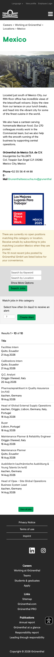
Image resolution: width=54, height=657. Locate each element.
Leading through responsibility (27, 637)
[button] (45, 14)
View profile (31, 3)
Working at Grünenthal (28, 25)
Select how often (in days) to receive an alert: (27, 309)
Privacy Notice (27, 522)
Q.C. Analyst (8, 374)
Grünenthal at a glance (27, 627)
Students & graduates (27, 580)
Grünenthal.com (27, 603)
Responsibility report (27, 632)
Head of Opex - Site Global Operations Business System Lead (23, 483)
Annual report (27, 622)
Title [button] (3, 341)
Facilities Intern (10, 347)
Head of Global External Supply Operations (26, 405)
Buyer (4, 423)
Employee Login (45, 3)
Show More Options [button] (22, 283)
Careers (7, 25)
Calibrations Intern (11, 361)
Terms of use (27, 529)
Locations (8, 28)
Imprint (27, 536)
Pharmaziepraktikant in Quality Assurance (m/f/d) (25, 390)
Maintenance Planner (13, 450)
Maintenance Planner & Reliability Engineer (26, 436)
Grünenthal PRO (27, 608)
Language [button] (17, 3)
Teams (27, 575)
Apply (27, 585)
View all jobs (26, 509)
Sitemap (27, 598)
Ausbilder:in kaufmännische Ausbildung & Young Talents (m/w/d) (25, 465)
